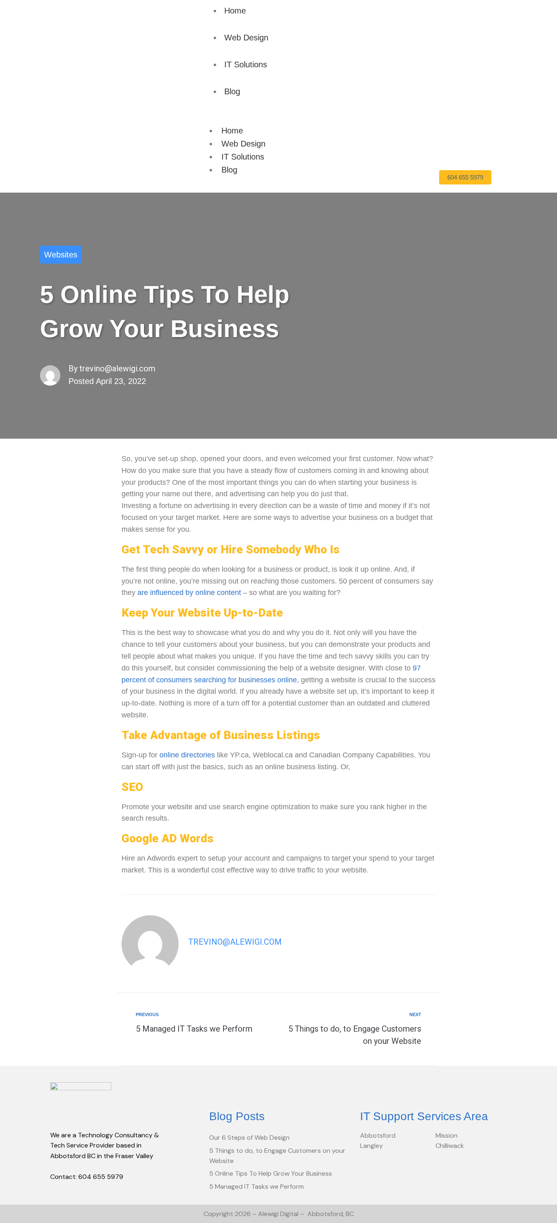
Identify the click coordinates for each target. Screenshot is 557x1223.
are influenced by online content (189, 592)
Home (235, 10)
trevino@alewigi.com (117, 368)
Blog (232, 91)
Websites (60, 254)
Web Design (246, 37)
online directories (187, 755)
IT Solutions (245, 64)
